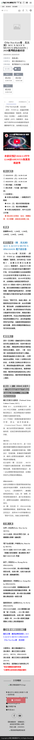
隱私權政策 (12, 722)
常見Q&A (11, 710)
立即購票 (17, 700)
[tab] (11, 102)
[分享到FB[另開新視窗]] (23, 10)
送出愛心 (8, 69)
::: (0, 6)
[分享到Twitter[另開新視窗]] (27, 10)
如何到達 (11, 695)
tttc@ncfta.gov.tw (14, 703)
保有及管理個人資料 (17, 724)
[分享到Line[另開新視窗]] (31, 10)
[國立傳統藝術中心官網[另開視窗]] (17, 685)
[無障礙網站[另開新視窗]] (17, 730)
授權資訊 (21, 722)
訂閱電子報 (12, 706)
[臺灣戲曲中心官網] (11, 4)
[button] (19, 10)
